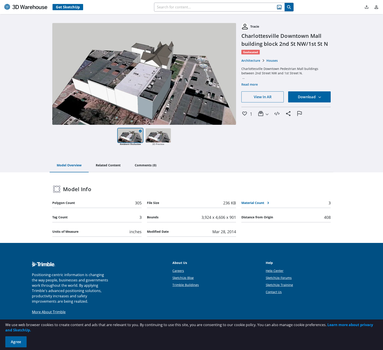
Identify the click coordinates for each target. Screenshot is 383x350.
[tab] (69, 165)
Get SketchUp (68, 7)
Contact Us (274, 292)
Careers (178, 271)
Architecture (250, 60)
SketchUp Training (279, 285)
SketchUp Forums (279, 278)
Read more (249, 84)
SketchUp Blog (183, 278)
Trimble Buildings (185, 285)
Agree (16, 341)
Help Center (274, 271)
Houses (272, 60)
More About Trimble (49, 312)
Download (307, 96)
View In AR (263, 96)
